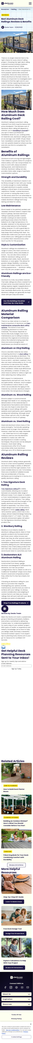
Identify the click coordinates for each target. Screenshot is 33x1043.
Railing (14, 9)
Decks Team (9, 27)
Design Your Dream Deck (15, 933)
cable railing (20, 510)
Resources (5, 9)
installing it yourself (20, 131)
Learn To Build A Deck (14, 902)
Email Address (6, 663)
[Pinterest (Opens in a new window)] (16, 987)
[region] (16, 1031)
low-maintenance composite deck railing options (16, 325)
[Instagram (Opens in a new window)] (10, 987)
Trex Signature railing (9, 489)
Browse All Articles (16, 865)
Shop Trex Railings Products (15, 603)
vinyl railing (23, 354)
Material (5, 15)
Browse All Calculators (14, 967)
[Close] (31, 1024)
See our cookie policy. (13, 1030)
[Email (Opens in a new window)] (27, 987)
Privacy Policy (16, 1019)
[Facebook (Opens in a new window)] (5, 987)
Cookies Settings (16, 1037)
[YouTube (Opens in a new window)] (22, 987)
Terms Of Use (16, 1015)
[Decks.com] (7, 3)
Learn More (5, 643)
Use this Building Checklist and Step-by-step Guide (14, 302)
